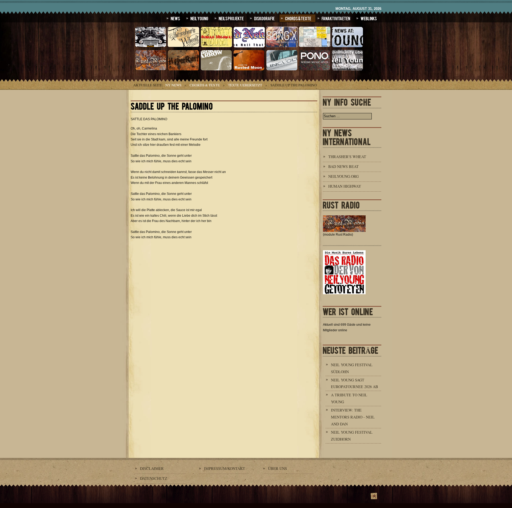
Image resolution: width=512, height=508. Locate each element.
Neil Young (199, 18)
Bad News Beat (343, 166)
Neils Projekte (231, 18)
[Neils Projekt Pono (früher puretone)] (315, 70)
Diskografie (264, 18)
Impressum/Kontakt (224, 468)
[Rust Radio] (151, 70)
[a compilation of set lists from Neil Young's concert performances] (315, 47)
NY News (173, 85)
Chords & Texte (298, 18)
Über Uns (277, 468)
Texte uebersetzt (245, 85)
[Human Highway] (216, 47)
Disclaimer (152, 468)
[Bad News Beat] (249, 47)
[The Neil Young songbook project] (282, 47)
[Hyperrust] (183, 70)
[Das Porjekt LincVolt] (282, 70)
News (175, 18)
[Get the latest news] (347, 47)
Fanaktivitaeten (336, 18)
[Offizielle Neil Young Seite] (151, 47)
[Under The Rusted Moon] (249, 70)
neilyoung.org (343, 176)
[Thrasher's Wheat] (183, 47)
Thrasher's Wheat (347, 156)
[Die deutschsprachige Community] (347, 70)
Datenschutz (153, 478)
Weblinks (369, 18)
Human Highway (344, 186)
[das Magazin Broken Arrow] (216, 70)
